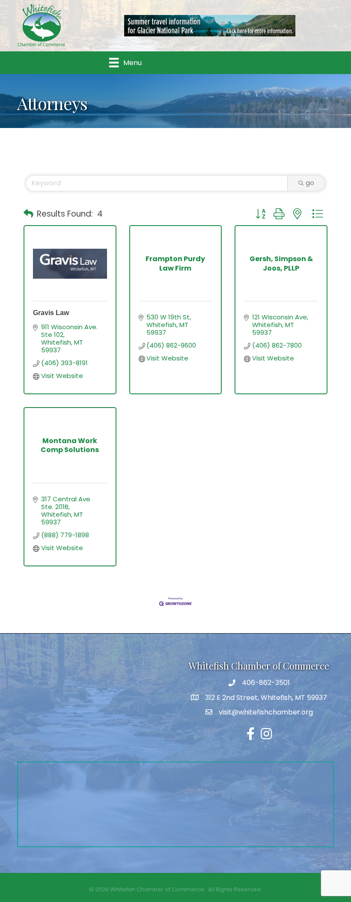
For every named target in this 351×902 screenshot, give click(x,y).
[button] (28, 214)
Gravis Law (51, 312)
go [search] (310, 182)
